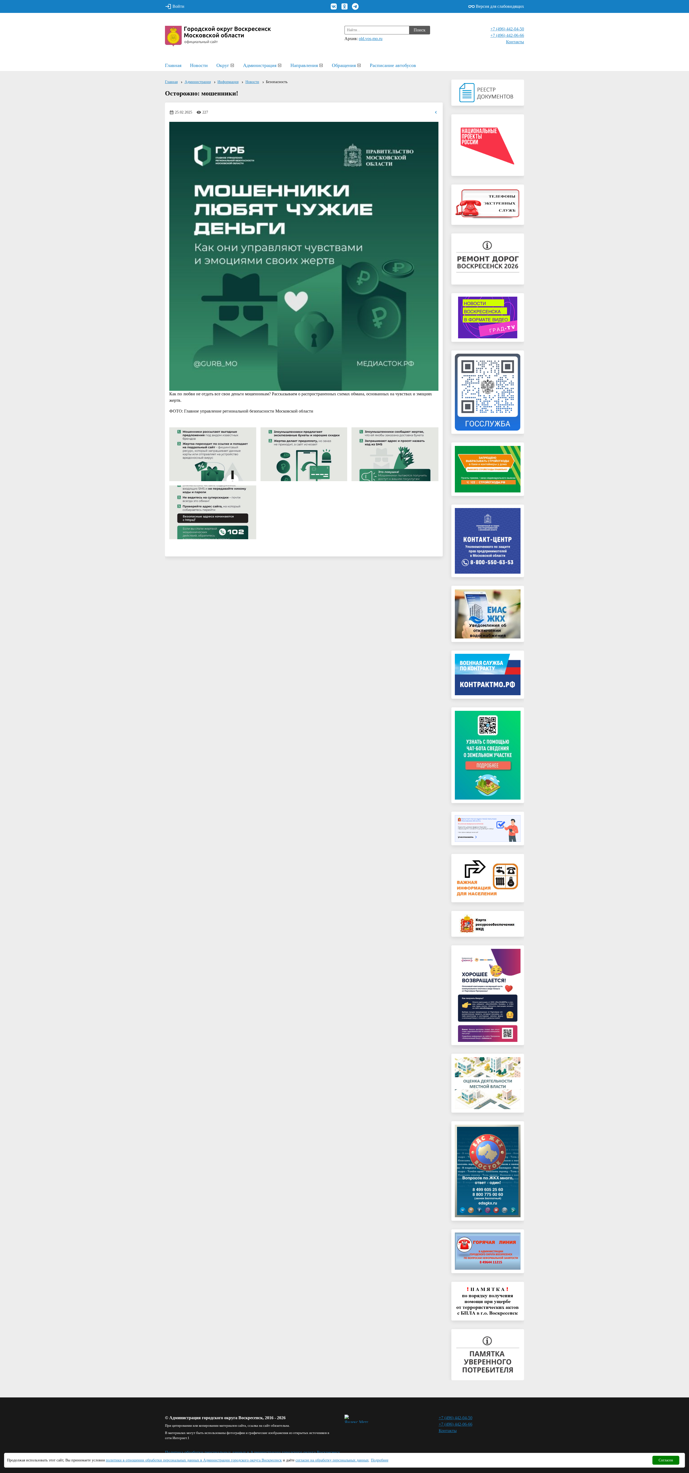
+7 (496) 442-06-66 (507, 35)
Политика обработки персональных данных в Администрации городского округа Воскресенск (252, 1452)
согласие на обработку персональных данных (332, 1460)
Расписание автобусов (393, 65)
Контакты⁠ (515, 42)
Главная (173, 65)
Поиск (420, 30)
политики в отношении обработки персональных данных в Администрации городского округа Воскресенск (194, 1460)
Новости (199, 65)
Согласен (666, 1460)
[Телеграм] (355, 6)
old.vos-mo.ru (370, 38)
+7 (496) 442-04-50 (507, 29)
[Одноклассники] (344, 6)
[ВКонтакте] (333, 6)
